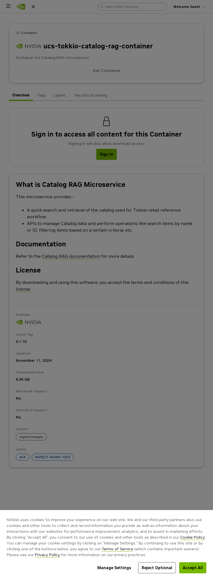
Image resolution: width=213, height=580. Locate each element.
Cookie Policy (192, 537)
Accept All (193, 567)
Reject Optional (157, 567)
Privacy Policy (47, 554)
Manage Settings (114, 567)
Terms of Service (117, 548)
